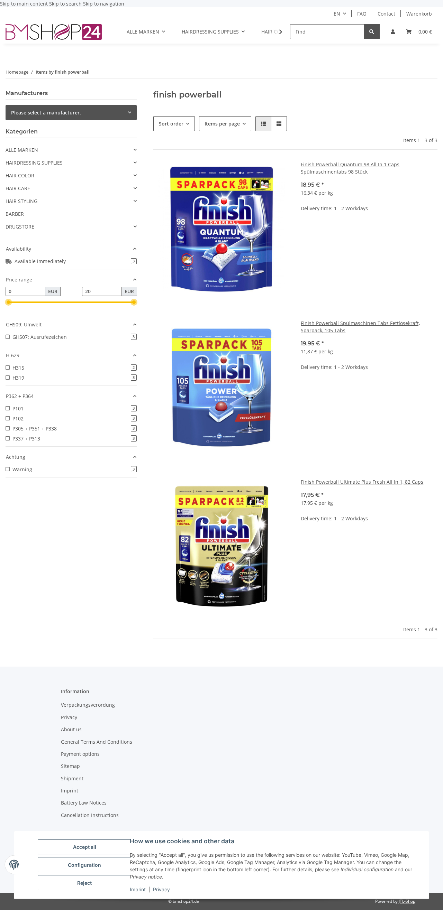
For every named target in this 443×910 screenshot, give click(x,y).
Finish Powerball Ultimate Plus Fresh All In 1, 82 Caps (362, 482)
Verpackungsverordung (88, 705)
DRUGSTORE (20, 226)
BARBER (15, 214)
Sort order (171, 123)
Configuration (84, 865)
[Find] (372, 31)
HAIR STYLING (21, 201)
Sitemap (70, 766)
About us (71, 729)
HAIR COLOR (20, 175)
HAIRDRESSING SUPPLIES (34, 162)
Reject (84, 883)
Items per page (222, 123)
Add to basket (369, 251)
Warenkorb (419, 13)
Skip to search (66, 3)
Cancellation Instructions (90, 815)
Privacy (161, 889)
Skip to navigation (103, 3)
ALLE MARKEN (22, 150)
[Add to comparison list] (278, 172)
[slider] (8, 302)
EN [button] (337, 13)
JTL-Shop (407, 901)
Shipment (72, 778)
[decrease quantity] (306, 230)
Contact (386, 13)
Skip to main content (24, 3)
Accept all (84, 847)
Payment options (80, 754)
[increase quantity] (432, 230)
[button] (392, 32)
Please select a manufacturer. (46, 112)
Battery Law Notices (84, 802)
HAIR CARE (18, 188)
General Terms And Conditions (96, 742)
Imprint (138, 889)
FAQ (362, 13)
